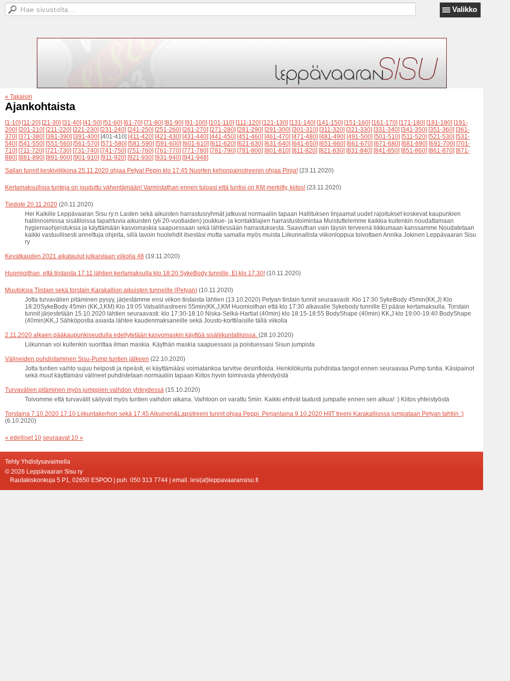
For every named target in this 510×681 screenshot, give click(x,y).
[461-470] (277, 136)
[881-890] (31, 157)
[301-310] (305, 129)
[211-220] (58, 129)
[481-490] (332, 136)
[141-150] (330, 122)
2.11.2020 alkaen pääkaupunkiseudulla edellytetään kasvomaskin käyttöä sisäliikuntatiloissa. (131, 335)
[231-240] (113, 129)
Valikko (464, 9)
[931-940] (168, 157)
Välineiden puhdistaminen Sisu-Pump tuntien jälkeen (77, 358)
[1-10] (12, 122)
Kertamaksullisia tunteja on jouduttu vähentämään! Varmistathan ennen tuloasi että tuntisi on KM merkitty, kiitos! (155, 187)
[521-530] (441, 136)
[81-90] (173, 122)
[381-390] (59, 136)
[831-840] (359, 150)
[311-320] (332, 129)
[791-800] (250, 150)
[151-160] (357, 122)
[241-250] (140, 129)
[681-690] (414, 143)
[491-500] (360, 136)
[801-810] (277, 150)
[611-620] (223, 143)
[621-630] (250, 143)
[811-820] (304, 150)
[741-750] (113, 150)
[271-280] (223, 129)
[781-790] (223, 150)
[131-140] (302, 122)
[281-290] (250, 129)
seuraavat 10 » (63, 437)
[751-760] (140, 150)
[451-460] (250, 136)
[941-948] (195, 157)
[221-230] (86, 129)
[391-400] (86, 136)
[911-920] (113, 157)
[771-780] (195, 150)
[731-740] (86, 150)
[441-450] (223, 136)
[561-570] (86, 143)
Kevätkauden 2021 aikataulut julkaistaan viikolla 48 (74, 256)
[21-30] (51, 122)
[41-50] (92, 122)
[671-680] (387, 143)
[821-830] (332, 150)
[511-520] (414, 136)
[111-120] (248, 122)
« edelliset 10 (23, 437)
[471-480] (305, 136)
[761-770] (168, 150)
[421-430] (168, 136)
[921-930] (140, 157)
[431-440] (195, 136)
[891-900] (59, 157)
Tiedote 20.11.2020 (31, 204)
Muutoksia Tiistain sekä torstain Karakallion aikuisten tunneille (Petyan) (101, 290)
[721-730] (58, 150)
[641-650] (305, 143)
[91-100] (196, 122)
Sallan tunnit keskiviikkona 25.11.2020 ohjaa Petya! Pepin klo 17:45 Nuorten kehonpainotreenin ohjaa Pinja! (151, 170)
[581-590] (141, 143)
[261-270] (195, 129)
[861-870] (441, 150)
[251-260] (168, 129)
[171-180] (412, 122)
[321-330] (359, 129)
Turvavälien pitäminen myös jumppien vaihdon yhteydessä (84, 389)
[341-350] (414, 129)
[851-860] (414, 150)
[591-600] (168, 143)
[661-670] (360, 143)
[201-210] (31, 129)
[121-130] (275, 122)
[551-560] (59, 143)
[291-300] (277, 129)
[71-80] (153, 122)
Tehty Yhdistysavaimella (37, 461)
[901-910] (86, 157)
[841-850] (386, 150)
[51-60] (112, 122)
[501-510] (387, 136)
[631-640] (277, 143)
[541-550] (31, 143)
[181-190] (439, 122)
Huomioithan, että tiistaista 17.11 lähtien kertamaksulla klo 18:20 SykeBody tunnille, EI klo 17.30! (135, 273)
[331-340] (386, 129)
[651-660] (332, 143)
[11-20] (31, 122)
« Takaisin (18, 96)
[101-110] (221, 122)
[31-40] (71, 122)
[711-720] (31, 150)
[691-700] (442, 143)
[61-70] (133, 122)
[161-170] (384, 122)
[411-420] (140, 136)
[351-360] (441, 129)
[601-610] (196, 143)
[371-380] (31, 136)
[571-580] (114, 143)
